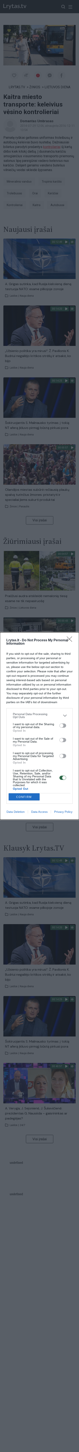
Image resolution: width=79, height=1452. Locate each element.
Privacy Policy (63, 811)
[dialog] (39, 726)
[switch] (62, 725)
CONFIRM (24, 797)
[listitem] (39, 715)
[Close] (71, 640)
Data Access (39, 811)
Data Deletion (16, 811)
